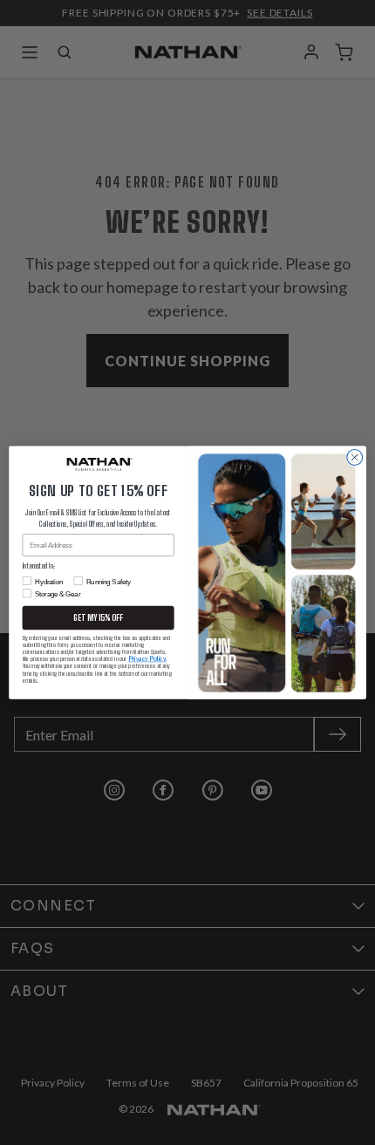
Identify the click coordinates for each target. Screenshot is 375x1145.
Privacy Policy (147, 659)
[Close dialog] (355, 457)
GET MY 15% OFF (98, 618)
